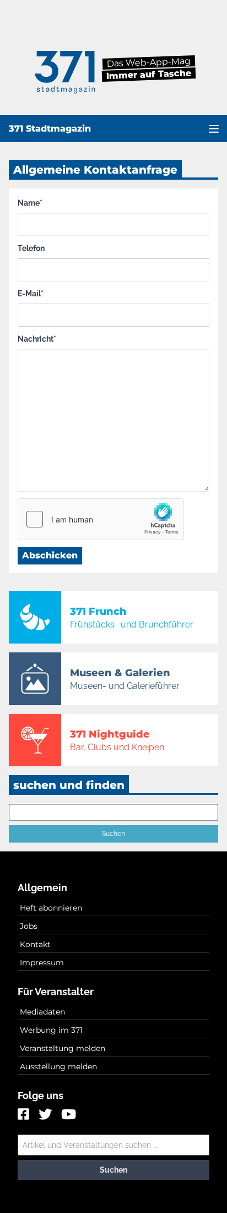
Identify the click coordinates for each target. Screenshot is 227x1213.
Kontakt (35, 944)
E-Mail (31, 293)
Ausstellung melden (58, 1066)
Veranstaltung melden (62, 1048)
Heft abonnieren (51, 908)
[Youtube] (68, 1115)
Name (30, 202)
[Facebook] (25, 1115)
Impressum (42, 963)
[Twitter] (47, 1115)
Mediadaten (42, 1012)
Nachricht (37, 338)
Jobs (28, 926)
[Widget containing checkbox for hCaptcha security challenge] (101, 519)
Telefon (31, 248)
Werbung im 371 (51, 1030)
